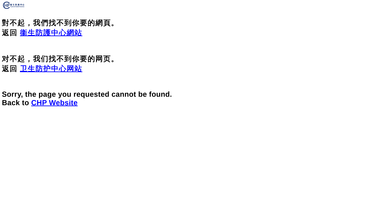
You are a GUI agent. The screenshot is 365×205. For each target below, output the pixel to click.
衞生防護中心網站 (51, 32)
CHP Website (54, 103)
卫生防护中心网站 (51, 68)
